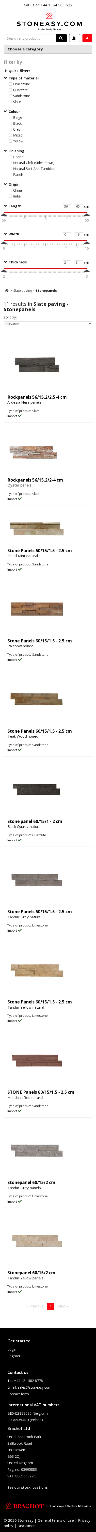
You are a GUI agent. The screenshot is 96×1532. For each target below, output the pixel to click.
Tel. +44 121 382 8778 (25, 1380)
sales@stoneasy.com (34, 1387)
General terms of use (56, 1520)
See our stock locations (27, 1487)
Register (13, 1355)
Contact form (18, 1394)
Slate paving (22, 290)
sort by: (10, 317)
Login (11, 1349)
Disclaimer (26, 1525)
